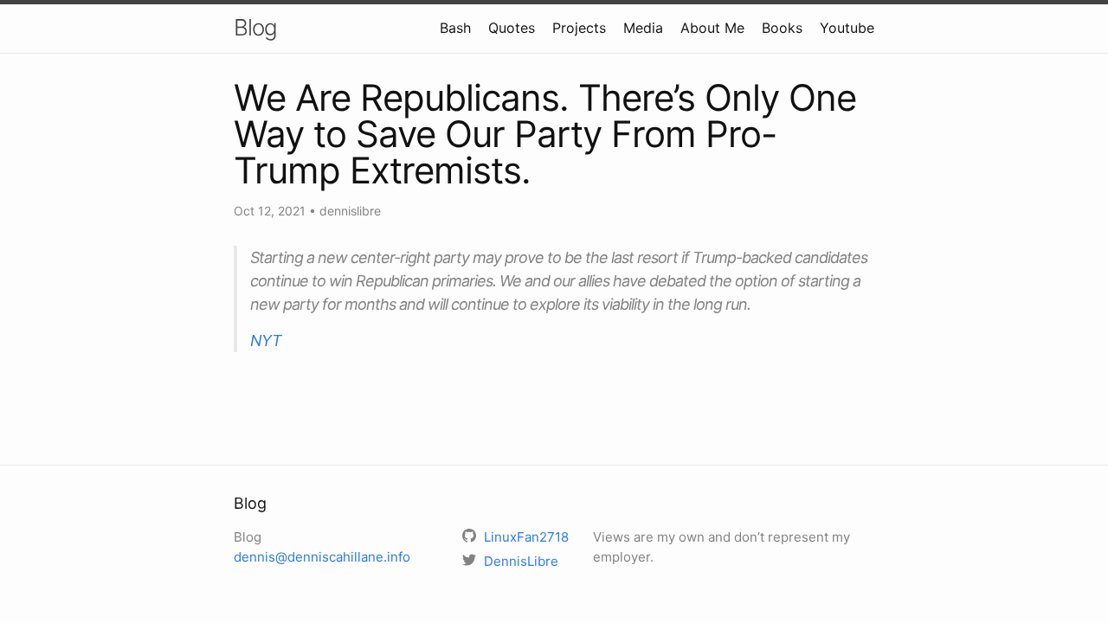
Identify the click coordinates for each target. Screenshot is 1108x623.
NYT (265, 340)
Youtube (847, 27)
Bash (455, 27)
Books (782, 27)
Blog (255, 27)
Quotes (511, 27)
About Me (712, 27)
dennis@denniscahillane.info (322, 557)
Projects (579, 27)
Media (643, 27)
